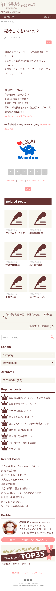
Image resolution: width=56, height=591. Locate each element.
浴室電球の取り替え (40, 326)
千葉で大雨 (14, 449)
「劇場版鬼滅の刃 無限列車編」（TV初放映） (28, 316)
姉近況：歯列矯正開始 (20, 430)
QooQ (41, 585)
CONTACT (33, 180)
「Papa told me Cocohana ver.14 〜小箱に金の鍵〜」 (20, 466)
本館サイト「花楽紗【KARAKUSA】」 (28, 539)
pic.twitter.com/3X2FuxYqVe (18, 116)
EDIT (46, 180)
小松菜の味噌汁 (9, 484)
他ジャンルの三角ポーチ (21, 417)
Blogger (25, 585)
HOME (11, 180)
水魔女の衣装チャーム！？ (22, 404)
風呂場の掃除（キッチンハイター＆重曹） (30, 397)
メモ (49, 42)
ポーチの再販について (20, 410)
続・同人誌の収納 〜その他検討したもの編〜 (21, 436)
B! (31, 171)
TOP (20, 180)
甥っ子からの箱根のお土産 (15, 506)
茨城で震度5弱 (8, 470)
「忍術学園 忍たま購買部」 (24, 442)
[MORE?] (9, 533)
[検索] (52, 337)
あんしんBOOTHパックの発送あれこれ (29, 423)
